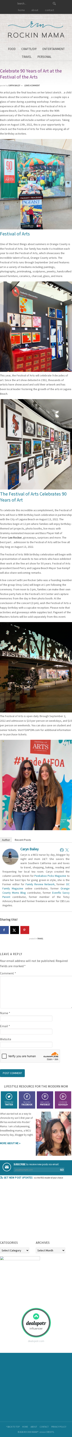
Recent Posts (23, 840)
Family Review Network (40, 884)
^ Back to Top (13, 1426)
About (34, 1426)
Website (5, 1039)
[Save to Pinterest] (24, 930)
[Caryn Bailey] (10, 864)
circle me (63, 1103)
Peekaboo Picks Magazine (50, 876)
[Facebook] (61, 849)
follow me (9, 1103)
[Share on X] (14, 930)
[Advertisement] (30, 1211)
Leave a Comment (32, 85)
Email (5, 1026)
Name (5, 1013)
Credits (50, 1432)
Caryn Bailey (29, 849)
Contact (44, 1426)
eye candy (45, 1103)
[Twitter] (67, 849)
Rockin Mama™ (36, 29)
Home (25, 1426)
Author (6, 840)
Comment (8, 973)
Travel (40, 938)
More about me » (10, 1143)
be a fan (27, 1103)
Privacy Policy (58, 1426)
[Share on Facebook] (4, 930)
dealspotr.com (36, 1341)
